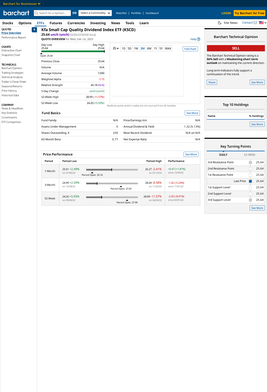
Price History (9, 90)
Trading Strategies (12, 73)
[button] (263, 22)
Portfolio (136, 13)
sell (236, 48)
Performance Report (13, 37)
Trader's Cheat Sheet (13, 81)
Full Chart (190, 49)
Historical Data (10, 95)
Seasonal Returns (11, 86)
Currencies (76, 23)
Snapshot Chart (10, 55)
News (115, 23)
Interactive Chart (11, 50)
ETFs (40, 23)
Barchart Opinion (11, 68)
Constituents (9, 117)
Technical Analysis (12, 77)
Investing (98, 23)
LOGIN (226, 13)
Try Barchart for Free (249, 13)
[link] (195, 39)
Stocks (7, 23)
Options (25, 23)
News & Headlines (12, 108)
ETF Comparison (11, 122)
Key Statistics (9, 113)
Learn (144, 23)
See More (192, 113)
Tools (130, 23)
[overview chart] (155, 77)
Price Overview (11, 33)
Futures (56, 23)
